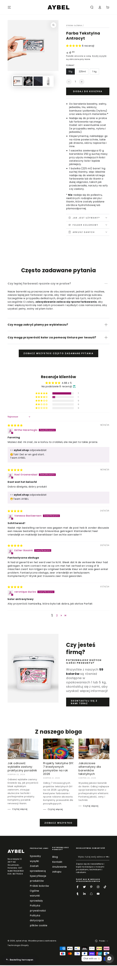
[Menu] (9, 7)
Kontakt (57, 862)
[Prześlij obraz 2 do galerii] (28, 81)
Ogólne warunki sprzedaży (36, 895)
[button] (92, 7)
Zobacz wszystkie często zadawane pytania (58, 353)
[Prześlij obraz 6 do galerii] (48, 81)
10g (70, 71)
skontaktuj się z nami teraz (84, 702)
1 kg (94, 71)
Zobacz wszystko (58, 822)
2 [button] (57, 615)
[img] (15, 425)
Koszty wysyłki (99, 56)
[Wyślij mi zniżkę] (107, 856)
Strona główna (74, 25)
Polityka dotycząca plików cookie (38, 920)
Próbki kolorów (39, 886)
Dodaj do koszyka (87, 91)
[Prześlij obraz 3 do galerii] (38, 81)
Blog (55, 857)
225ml (82, 71)
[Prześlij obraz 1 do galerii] (18, 81)
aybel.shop (21, 940)
